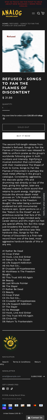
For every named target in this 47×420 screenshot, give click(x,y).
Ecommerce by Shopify (14, 398)
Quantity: (7, 104)
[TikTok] (12, 389)
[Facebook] (3, 389)
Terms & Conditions (21, 362)
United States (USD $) (12, 413)
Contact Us (36, 418)
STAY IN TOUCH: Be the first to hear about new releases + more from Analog (23, 4)
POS (3, 398)
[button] (39, 13)
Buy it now (23, 136)
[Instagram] (7, 389)
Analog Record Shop (17, 395)
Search (5, 362)
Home (5, 24)
